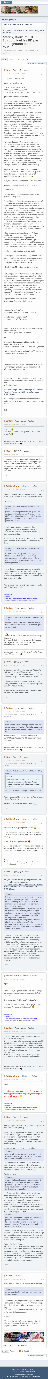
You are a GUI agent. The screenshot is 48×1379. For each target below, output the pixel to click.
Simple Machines (30, 1371)
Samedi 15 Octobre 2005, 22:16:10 (14, 1080)
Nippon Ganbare (21, 1345)
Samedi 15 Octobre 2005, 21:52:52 (14, 823)
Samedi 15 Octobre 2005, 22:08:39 (14, 1032)
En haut (5, 1351)
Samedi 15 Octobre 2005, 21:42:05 (14, 712)
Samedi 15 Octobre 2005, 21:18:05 (14, 455)
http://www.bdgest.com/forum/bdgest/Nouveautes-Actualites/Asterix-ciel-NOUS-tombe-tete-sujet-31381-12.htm (23, 392)
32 (27, 59)
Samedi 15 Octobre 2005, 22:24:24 (14, 1121)
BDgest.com (19, 267)
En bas (4, 59)
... (25, 59)
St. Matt (10, 1275)
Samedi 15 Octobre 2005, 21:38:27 (14, 665)
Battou (9, 421)
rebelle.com (23, 693)
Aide (13, 1369)
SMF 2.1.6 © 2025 (18, 1371)
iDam (8, 70)
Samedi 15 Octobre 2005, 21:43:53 (14, 761)
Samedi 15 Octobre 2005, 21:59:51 (14, 875)
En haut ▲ (32, 1369)
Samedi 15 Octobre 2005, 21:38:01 (14, 612)
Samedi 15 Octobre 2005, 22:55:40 (14, 1279)
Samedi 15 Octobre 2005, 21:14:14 (14, 424)
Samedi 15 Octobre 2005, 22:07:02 (14, 979)
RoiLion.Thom (12, 486)
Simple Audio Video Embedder (24, 1374)
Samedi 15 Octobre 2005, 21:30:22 (14, 490)
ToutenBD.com (9, 201)
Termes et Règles (22, 1369)
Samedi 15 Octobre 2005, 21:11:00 (14, 74)
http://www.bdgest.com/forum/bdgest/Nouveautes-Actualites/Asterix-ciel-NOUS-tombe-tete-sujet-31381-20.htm (23, 886)
